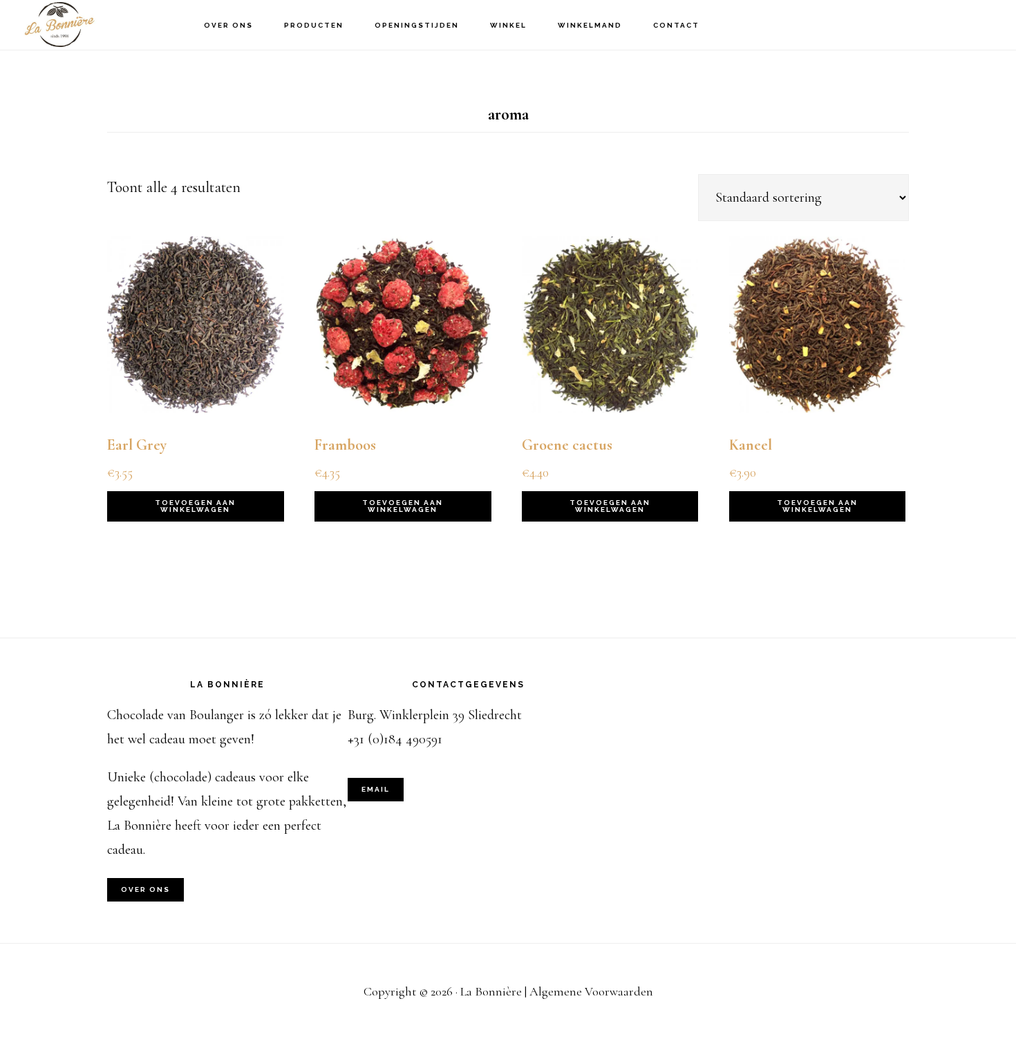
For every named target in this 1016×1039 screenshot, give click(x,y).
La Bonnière (90, 24)
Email (375, 789)
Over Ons (145, 889)
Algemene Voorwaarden (591, 991)
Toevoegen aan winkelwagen (195, 506)
